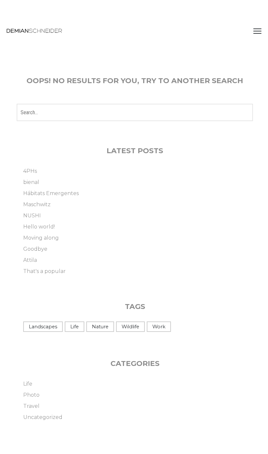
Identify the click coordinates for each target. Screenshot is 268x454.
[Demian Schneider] (34, 31)
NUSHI (32, 215)
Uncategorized (42, 417)
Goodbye (35, 249)
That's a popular (44, 271)
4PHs (30, 171)
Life (74, 327)
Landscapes (43, 327)
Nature (100, 327)
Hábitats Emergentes (51, 193)
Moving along (41, 238)
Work (158, 327)
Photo (31, 395)
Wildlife (130, 327)
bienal (31, 182)
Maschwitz (37, 204)
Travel (31, 406)
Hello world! (39, 227)
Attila (30, 260)
